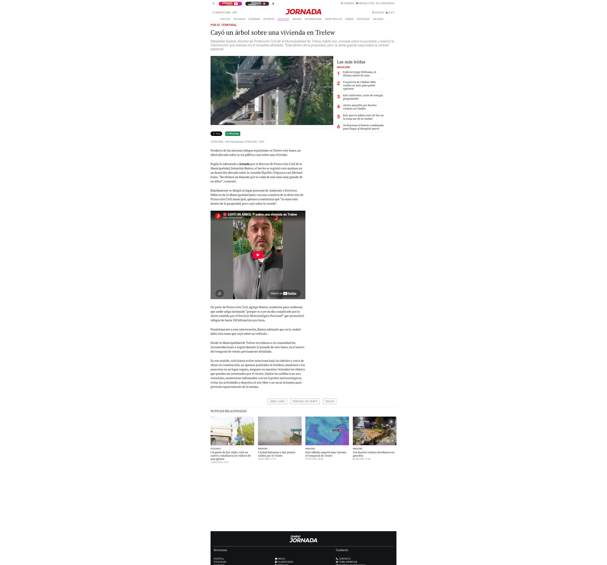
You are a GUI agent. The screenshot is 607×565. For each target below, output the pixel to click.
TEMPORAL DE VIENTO (305, 401)
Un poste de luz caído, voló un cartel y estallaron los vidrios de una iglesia (231, 455)
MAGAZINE (283, 19)
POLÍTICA (225, 19)
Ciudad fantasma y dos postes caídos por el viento (276, 453)
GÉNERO (349, 19)
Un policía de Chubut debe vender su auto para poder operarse (359, 85)
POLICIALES (239, 19)
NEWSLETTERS (367, 3)
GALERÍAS (378, 19)
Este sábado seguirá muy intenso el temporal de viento (325, 453)
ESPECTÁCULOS (333, 19)
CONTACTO (345, 558)
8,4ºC (392, 12)
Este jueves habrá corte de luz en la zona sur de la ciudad (363, 116)
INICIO (281, 558)
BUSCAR (379, 12)
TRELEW (329, 401)
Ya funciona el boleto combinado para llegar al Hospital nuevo (363, 126)
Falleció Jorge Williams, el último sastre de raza (359, 73)
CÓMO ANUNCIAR (348, 561)
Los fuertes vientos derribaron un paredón (373, 453)
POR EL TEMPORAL (224, 25)
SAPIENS (297, 19)
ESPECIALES (363, 19)
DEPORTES (268, 19)
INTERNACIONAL (313, 19)
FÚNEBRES (348, 3)
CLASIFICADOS (387, 3)
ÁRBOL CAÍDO (277, 401)
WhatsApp (234, 134)
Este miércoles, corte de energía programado (363, 96)
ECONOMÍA (254, 19)
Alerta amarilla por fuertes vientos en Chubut (360, 106)
